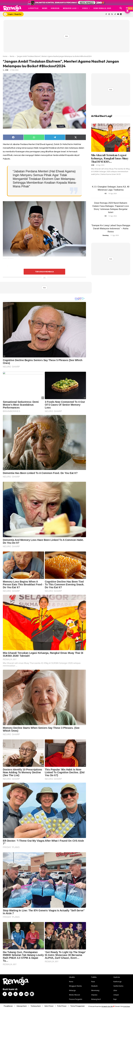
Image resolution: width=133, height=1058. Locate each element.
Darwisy (106, 235)
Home (5, 56)
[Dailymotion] (120, 14)
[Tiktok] (115, 14)
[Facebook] (106, 14)
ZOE (6, 70)
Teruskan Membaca (44, 272)
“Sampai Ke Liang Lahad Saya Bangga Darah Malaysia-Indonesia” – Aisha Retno (110, 228)
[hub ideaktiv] (127, 7)
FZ (106, 193)
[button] (121, 8)
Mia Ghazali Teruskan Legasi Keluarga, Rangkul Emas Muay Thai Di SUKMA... (110, 158)
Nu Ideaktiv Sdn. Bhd (107, 1006)
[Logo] (12, 8)
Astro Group (126, 1006)
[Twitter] (112, 14)
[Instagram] (109, 14)
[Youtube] (118, 14)
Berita (12, 56)
